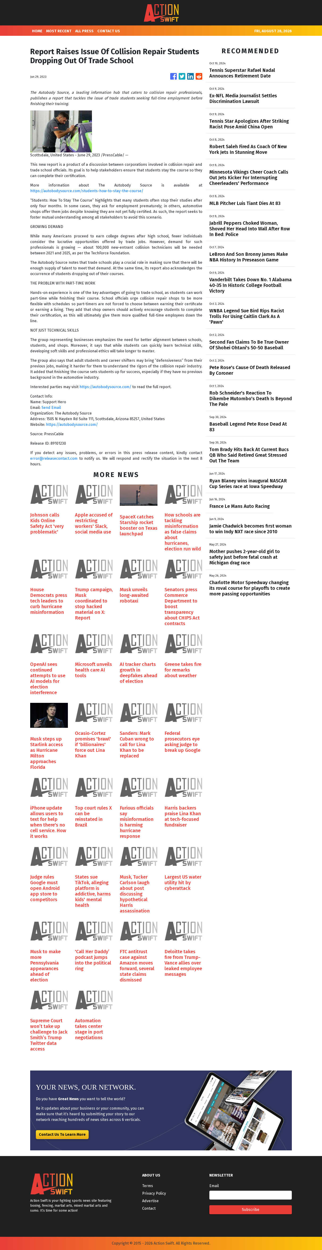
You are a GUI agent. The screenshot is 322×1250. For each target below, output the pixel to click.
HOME (37, 31)
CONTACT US (108, 31)
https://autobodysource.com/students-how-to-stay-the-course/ (86, 191)
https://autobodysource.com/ (105, 387)
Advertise (150, 1201)
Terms (147, 1186)
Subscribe (250, 1209)
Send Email (51, 407)
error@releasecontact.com (54, 458)
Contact (149, 1208)
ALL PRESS (84, 31)
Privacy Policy (154, 1193)
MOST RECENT (58, 31)
